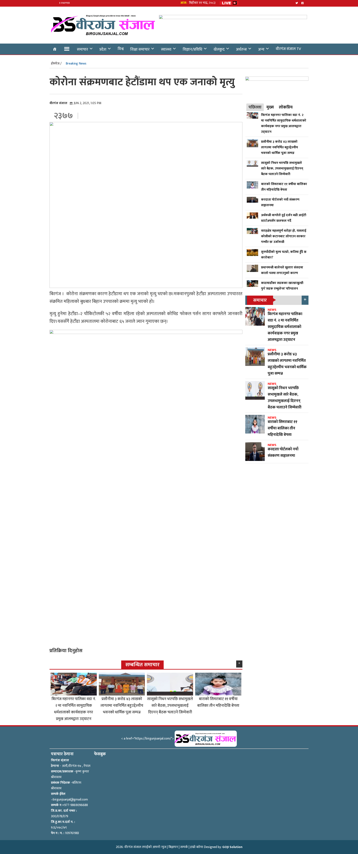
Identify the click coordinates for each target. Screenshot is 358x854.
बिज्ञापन (173, 847)
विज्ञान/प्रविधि (192, 49)
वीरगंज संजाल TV (288, 48)
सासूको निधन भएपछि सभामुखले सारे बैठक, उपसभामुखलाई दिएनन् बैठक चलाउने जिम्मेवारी (170, 705)
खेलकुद (219, 49)
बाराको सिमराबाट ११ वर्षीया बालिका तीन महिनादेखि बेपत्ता (218, 702)
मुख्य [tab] (270, 107)
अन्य (261, 49)
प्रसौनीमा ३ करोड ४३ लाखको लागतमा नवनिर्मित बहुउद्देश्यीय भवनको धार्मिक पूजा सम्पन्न (121, 705)
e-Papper (64, 3)
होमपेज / (56, 63)
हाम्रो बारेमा (196, 847)
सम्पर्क (184, 847)
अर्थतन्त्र (241, 49)
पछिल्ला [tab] (255, 107)
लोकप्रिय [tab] (286, 107)
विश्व (121, 48)
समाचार (82, 49)
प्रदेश (102, 49)
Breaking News (76, 63)
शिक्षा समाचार (140, 49)
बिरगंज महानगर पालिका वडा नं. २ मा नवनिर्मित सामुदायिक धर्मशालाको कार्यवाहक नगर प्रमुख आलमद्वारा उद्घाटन (74, 709)
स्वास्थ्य (166, 49)
